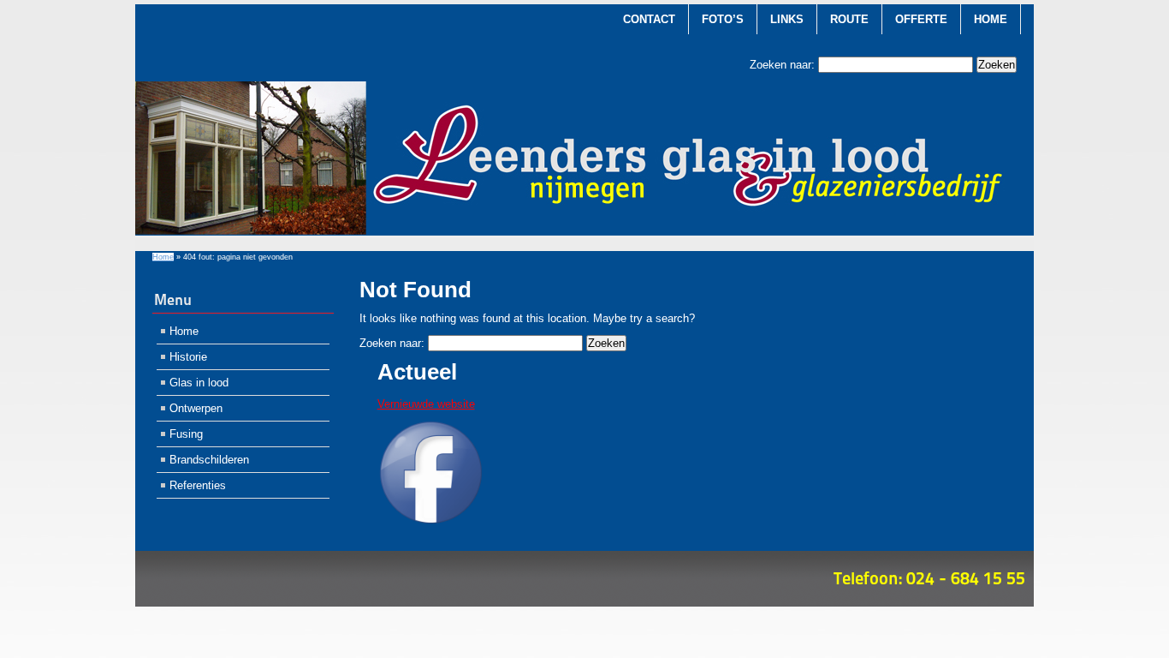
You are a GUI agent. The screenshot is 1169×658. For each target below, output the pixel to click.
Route (849, 19)
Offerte (921, 19)
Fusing (186, 434)
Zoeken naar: (782, 64)
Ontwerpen (196, 408)
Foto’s (723, 19)
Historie (188, 356)
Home (990, 19)
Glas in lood (198, 382)
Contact (649, 19)
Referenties (197, 485)
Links (787, 19)
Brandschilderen (209, 459)
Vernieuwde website (426, 404)
